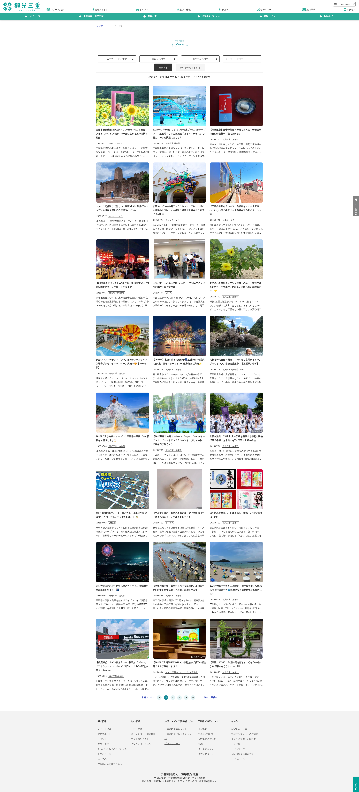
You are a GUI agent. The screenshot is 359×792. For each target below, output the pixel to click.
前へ (152, 697)
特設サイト (269, 16)
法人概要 (202, 729)
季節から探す (158, 58)
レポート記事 (104, 729)
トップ (99, 26)
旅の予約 (102, 759)
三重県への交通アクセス (110, 764)
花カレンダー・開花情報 (143, 734)
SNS (200, 744)
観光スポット (104, 734)
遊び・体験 (103, 744)
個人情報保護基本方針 (242, 754)
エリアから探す (200, 58)
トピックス (34, 16)
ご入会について (206, 734)
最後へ (214, 697)
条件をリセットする (190, 67)
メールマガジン (206, 749)
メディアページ (206, 754)
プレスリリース (172, 743)
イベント (102, 739)
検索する (163, 67)
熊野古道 (152, 16)
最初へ (144, 697)
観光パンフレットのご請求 (244, 734)
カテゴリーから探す (117, 58)
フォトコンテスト (140, 739)
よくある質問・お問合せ (243, 739)
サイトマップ (238, 749)
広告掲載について (207, 739)
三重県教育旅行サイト (175, 729)
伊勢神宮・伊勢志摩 (93, 16)
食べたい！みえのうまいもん (112, 749)
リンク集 (235, 744)
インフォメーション (141, 744)
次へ (206, 697)
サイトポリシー (239, 759)
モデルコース (104, 754)
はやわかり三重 (239, 729)
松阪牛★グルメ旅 (211, 16)
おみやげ (328, 16)
